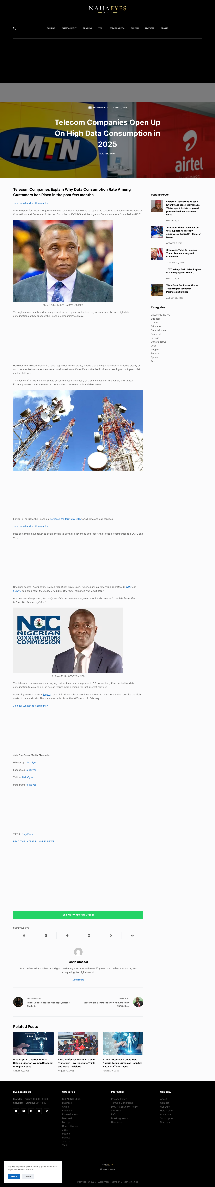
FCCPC (17, 590)
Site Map (116, 1110)
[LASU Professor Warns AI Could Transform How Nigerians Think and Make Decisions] (78, 1043)
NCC (128, 586)
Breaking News (119, 1118)
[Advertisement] (102, 62)
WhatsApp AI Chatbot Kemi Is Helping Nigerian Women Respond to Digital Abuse (33, 1063)
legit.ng (47, 694)
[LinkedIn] (89, 935)
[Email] (132, 935)
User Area (116, 1122)
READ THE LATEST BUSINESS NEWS (33, 841)
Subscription (167, 1118)
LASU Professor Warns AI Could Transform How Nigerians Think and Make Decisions (76, 1063)
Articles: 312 (78, 980)
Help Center (166, 1110)
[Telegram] (46, 1111)
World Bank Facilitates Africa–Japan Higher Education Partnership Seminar (182, 288)
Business (87, 28)
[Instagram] (31, 1111)
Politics (51, 28)
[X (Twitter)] (46, 935)
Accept (14, 1176)
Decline (28, 1176)
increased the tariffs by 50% (65, 518)
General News (158, 341)
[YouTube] (39, 1111)
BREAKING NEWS (117, 28)
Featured (149, 28)
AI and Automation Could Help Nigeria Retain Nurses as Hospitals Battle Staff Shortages (122, 1063)
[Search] (14, 28)
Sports (164, 28)
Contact (164, 1102)
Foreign (135, 28)
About (163, 1098)
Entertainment (69, 28)
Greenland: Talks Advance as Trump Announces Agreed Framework (181, 253)
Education (156, 326)
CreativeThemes (129, 1181)
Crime (154, 322)
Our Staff (165, 1106)
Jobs (153, 345)
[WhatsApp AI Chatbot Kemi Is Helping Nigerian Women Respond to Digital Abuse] (33, 1043)
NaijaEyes (31, 762)
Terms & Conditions (122, 1102)
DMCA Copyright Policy (124, 1106)
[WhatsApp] (111, 935)
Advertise (165, 1114)
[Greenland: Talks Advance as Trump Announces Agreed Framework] (157, 254)
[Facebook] (24, 935)
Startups (165, 1122)
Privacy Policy (119, 1098)
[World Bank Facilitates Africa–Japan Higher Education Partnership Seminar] (157, 290)
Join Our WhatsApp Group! (78, 914)
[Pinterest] (67, 935)
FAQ (113, 1114)
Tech (100, 28)
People (155, 349)
